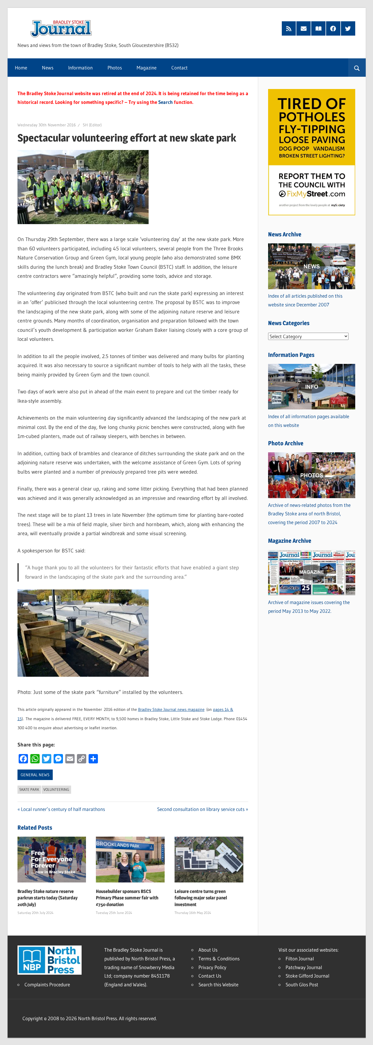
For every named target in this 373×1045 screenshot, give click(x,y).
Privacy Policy (212, 967)
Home (21, 67)
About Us (207, 950)
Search (165, 102)
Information (80, 67)
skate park (29, 789)
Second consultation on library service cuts (200, 809)
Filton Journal (300, 958)
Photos (115, 67)
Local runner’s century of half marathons (63, 809)
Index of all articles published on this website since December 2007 (305, 300)
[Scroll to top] (363, 1035)
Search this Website (218, 984)
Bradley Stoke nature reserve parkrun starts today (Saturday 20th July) (47, 898)
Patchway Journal (304, 967)
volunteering (56, 789)
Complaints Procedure (47, 984)
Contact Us (209, 976)
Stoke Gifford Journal (307, 976)
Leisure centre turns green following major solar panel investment (201, 898)
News (47, 67)
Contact (179, 67)
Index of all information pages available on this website (308, 420)
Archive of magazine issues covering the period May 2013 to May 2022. (309, 606)
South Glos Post (302, 984)
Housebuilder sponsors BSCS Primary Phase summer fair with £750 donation (127, 898)
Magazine (146, 67)
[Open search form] (356, 67)
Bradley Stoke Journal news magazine (171, 709)
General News (35, 774)
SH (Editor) (92, 125)
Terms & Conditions (219, 958)
